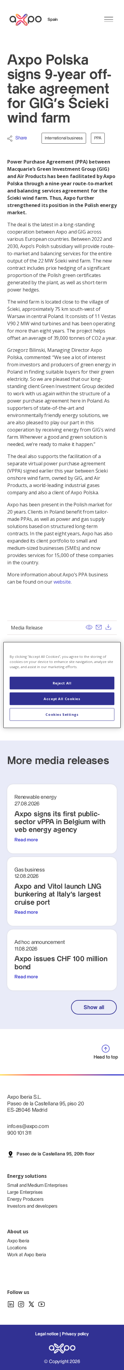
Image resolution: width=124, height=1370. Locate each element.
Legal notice (46, 1334)
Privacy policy (75, 1334)
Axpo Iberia (18, 1241)
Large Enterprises (25, 1192)
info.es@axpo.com (27, 1126)
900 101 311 (19, 1133)
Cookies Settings (61, 714)
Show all (94, 1007)
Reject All (62, 683)
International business (64, 138)
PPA (97, 138)
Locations (17, 1248)
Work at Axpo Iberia (26, 1255)
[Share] (9, 138)
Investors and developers (32, 1206)
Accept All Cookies (62, 698)
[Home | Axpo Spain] (28, 19)
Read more (26, 840)
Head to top (106, 1057)
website (62, 581)
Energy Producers (25, 1199)
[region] (62, 685)
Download (108, 627)
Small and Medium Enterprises (37, 1185)
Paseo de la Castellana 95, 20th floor (56, 1154)
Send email (99, 627)
